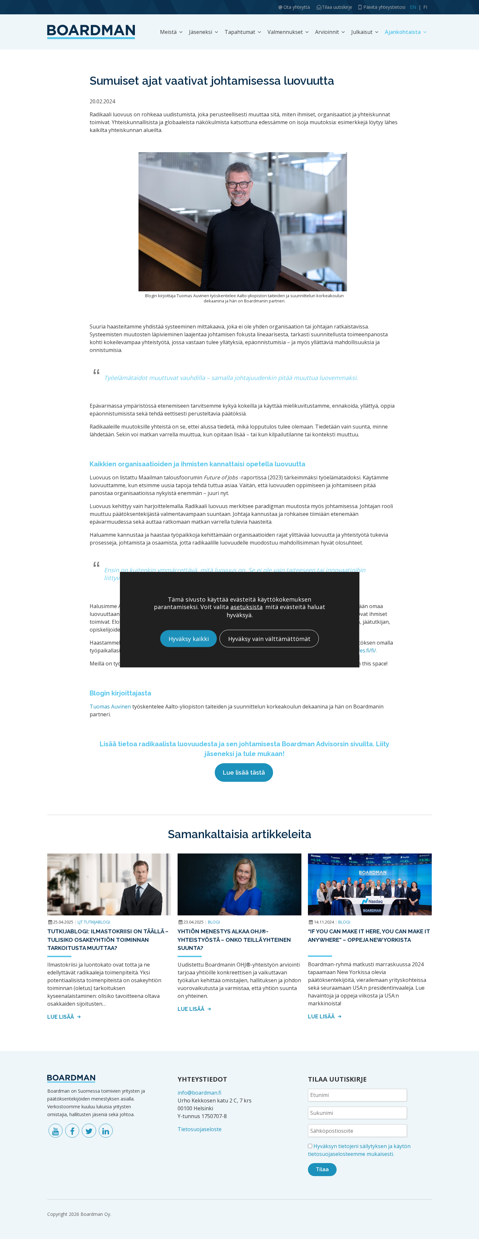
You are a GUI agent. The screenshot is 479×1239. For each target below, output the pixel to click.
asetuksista (246, 606)
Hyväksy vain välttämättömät (269, 638)
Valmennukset (285, 32)
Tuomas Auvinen (110, 706)
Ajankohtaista (403, 32)
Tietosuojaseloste (200, 1129)
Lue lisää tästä (244, 772)
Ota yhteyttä (296, 7)
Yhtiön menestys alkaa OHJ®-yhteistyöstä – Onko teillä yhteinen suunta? (234, 939)
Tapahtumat (240, 32)
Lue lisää (61, 1017)
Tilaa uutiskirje (337, 7)
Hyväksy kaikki (188, 638)
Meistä (168, 32)
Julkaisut (361, 32)
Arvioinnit (327, 32)
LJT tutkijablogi (94, 922)
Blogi (214, 922)
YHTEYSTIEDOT (202, 1079)
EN (413, 7)
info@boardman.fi (199, 1092)
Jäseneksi (200, 32)
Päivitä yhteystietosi (384, 7)
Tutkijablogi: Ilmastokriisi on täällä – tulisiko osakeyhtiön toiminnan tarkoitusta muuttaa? (107, 939)
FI (425, 7)
